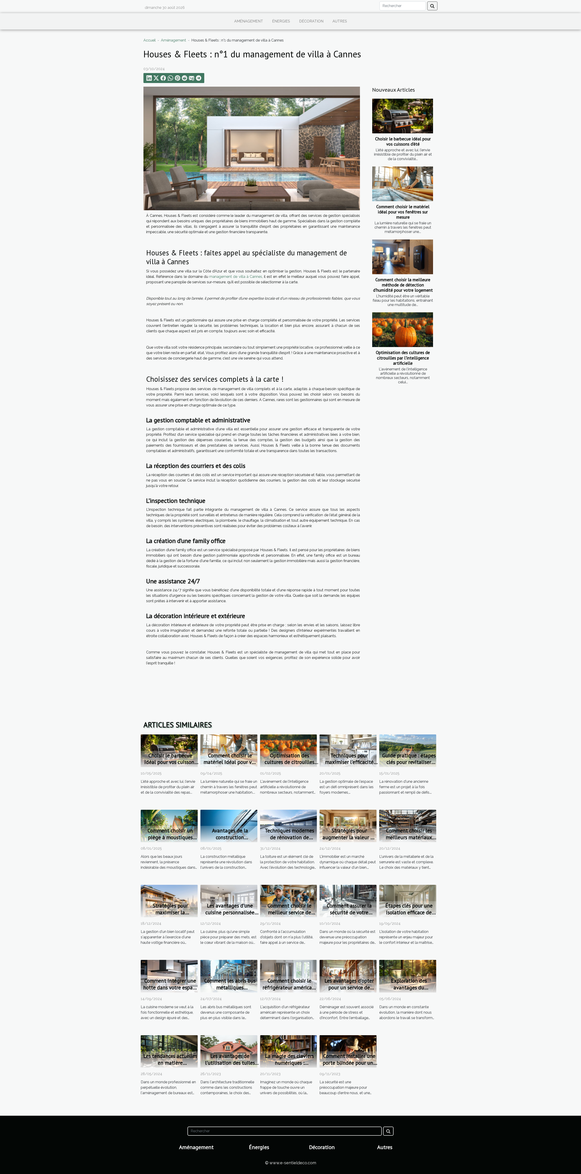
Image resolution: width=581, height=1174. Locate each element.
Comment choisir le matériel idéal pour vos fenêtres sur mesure (402, 212)
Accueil (149, 40)
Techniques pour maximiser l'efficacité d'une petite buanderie (349, 762)
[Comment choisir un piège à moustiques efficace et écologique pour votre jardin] (169, 826)
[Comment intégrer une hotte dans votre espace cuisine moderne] (169, 976)
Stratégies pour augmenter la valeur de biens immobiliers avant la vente (349, 840)
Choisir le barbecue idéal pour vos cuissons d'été (403, 141)
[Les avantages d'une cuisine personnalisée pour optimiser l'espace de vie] (228, 901)
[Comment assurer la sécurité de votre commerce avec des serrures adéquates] (348, 901)
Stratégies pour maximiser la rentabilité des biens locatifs (170, 915)
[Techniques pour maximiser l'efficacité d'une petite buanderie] (348, 750)
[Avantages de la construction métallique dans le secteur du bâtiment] (228, 826)
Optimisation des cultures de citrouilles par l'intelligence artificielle (403, 358)
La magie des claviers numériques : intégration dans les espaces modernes (289, 1066)
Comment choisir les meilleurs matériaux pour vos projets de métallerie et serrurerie (409, 840)
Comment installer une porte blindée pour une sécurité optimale (349, 1063)
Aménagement (248, 21)
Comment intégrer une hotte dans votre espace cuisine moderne (170, 987)
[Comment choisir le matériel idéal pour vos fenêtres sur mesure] (402, 183)
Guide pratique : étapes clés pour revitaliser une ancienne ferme (409, 762)
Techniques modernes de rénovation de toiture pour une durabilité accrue (289, 840)
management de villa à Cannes (235, 276)
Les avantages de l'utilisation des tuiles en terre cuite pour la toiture (230, 1066)
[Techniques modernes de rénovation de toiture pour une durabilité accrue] (288, 826)
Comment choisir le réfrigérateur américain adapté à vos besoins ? (289, 987)
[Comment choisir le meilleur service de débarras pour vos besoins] (288, 901)
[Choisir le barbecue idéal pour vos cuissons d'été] (402, 116)
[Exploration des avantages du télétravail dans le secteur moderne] (407, 976)
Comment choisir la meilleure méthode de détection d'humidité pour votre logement (403, 285)
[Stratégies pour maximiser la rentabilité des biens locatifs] (169, 901)
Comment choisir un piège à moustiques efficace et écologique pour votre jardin (170, 840)
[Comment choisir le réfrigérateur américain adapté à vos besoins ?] (288, 976)
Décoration (311, 21)
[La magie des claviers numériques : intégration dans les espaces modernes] (288, 1051)
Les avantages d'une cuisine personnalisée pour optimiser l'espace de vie (230, 915)
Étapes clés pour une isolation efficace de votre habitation (409, 912)
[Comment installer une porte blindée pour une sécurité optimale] (348, 1051)
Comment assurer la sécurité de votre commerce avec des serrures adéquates (349, 915)
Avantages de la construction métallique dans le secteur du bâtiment (230, 840)
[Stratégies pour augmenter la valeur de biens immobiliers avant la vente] (348, 826)
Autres (339, 21)
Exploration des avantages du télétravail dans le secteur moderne (409, 990)
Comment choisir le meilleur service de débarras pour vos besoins (289, 915)
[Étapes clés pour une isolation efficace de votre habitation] (407, 901)
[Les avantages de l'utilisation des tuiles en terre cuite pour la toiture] (228, 1051)
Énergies (281, 21)
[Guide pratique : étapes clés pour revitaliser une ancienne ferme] (407, 750)
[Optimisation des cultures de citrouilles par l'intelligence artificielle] (402, 329)
